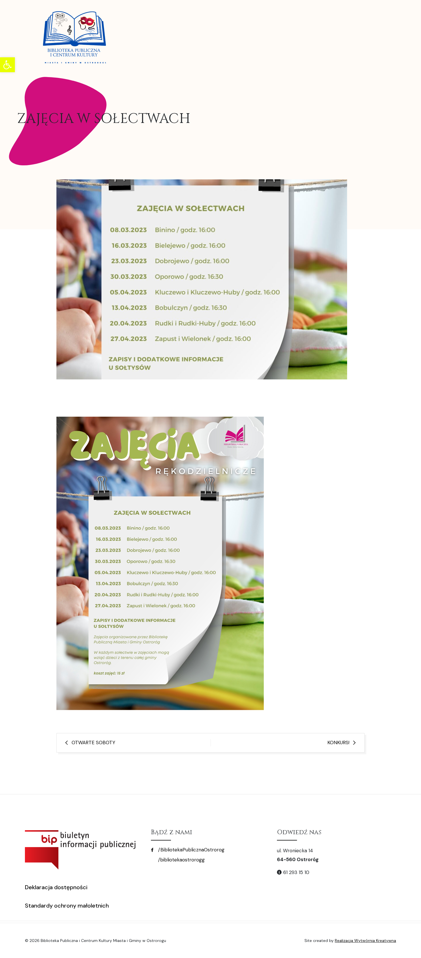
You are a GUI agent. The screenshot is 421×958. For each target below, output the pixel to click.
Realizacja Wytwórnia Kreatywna (365, 940)
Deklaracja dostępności (56, 887)
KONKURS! (338, 742)
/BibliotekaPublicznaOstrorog (191, 850)
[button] (7, 64)
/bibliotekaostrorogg (181, 860)
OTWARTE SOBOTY (93, 742)
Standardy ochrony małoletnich (67, 905)
